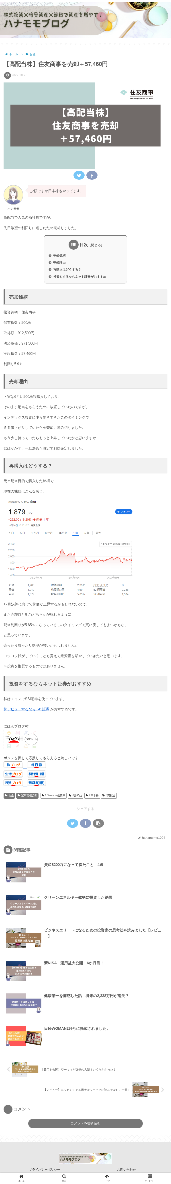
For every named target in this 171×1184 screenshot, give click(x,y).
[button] (157, 680)
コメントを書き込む (86, 1123)
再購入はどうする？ (67, 269)
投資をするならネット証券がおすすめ (79, 276)
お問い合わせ (126, 1169)
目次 (84, 245)
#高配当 (110, 795)
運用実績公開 (29, 795)
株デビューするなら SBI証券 (26, 709)
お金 (11, 795)
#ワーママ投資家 (55, 795)
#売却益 (77, 795)
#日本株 (94, 795)
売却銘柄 (59, 255)
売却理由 (59, 262)
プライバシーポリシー (44, 1169)
